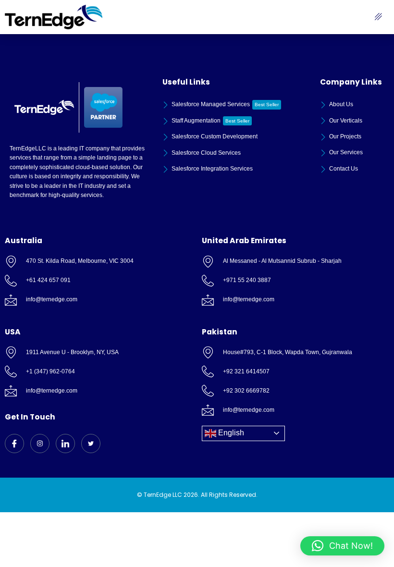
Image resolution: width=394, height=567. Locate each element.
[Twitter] (90, 443)
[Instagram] (39, 443)
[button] (342, 545)
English (230, 433)
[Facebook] (14, 443)
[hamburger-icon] (378, 17)
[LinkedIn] (65, 443)
